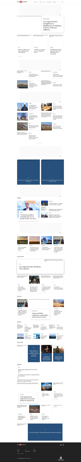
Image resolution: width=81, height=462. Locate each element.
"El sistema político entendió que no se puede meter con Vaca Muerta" (28, 217)
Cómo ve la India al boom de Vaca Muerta (22, 248)
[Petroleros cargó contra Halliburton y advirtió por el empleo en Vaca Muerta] (44, 215)
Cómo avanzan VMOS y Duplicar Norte (45, 395)
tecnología (30, 133)
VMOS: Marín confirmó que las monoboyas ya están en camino (33, 85)
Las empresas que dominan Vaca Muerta (30, 268)
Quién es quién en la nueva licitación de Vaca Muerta (24, 51)
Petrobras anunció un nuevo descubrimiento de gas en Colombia (28, 337)
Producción (54, 82)
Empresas (31, 245)
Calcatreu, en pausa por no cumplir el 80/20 (39, 51)
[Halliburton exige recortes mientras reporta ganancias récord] (34, 409)
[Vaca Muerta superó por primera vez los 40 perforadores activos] (46, 280)
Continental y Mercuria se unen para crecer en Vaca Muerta (58, 75)
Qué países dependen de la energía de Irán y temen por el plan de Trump (57, 117)
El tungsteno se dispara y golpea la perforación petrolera (22, 418)
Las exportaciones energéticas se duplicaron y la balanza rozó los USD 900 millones (52, 26)
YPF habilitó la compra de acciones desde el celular (46, 248)
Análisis (19, 245)
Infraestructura (51, 201)
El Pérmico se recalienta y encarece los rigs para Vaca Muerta (28, 181)
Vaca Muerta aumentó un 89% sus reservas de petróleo (58, 288)
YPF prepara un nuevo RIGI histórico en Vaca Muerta (45, 418)
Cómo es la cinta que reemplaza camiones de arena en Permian (44, 328)
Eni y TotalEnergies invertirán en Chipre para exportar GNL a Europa (60, 337)
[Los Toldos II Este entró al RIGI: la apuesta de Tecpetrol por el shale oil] (22, 107)
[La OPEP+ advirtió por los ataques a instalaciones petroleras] (36, 336)
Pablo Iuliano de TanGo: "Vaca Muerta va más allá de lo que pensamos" (34, 353)
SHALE (54, 284)
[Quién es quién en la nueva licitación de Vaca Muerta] (24, 40)
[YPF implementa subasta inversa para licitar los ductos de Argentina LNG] (28, 391)
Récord (55, 391)
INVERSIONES (43, 245)
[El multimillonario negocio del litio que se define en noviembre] (22, 117)
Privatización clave (31, 113)
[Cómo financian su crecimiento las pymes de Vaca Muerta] (22, 74)
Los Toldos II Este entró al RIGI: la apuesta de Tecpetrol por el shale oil (33, 107)
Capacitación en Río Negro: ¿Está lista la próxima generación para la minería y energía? (58, 249)
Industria (19, 284)
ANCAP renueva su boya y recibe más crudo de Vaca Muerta (57, 127)
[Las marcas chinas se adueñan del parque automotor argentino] (22, 432)
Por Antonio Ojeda (31, 129)
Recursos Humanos (56, 245)
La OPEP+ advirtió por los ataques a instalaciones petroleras (44, 337)
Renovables (34, 451)
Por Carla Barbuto (28, 183)
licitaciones (22, 394)
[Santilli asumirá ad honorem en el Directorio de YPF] (44, 209)
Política (18, 451)
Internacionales (27, 451)
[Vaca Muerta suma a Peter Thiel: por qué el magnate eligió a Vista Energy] (34, 240)
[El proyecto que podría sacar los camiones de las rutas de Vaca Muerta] (22, 136)
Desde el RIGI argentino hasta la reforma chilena (27, 370)
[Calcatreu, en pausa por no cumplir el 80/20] (40, 40)
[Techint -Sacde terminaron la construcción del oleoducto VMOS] (52, 168)
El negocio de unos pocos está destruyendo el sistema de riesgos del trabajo (28, 380)
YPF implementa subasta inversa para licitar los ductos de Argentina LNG (27, 399)
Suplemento (55, 406)
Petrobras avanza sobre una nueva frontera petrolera (60, 328)
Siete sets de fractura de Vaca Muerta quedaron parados (22, 288)
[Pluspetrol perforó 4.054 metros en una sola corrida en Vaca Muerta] (58, 387)
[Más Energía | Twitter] (63, 444)
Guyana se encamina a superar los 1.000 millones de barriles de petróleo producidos (28, 329)
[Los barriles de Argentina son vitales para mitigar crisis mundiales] (46, 349)
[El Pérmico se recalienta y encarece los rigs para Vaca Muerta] (28, 168)
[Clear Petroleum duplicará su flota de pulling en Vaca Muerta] (58, 349)
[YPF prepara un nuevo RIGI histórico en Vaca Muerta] (46, 409)
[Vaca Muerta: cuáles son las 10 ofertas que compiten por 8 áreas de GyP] (46, 107)
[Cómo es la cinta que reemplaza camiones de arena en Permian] (36, 327)
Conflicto (50, 212)
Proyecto (30, 81)
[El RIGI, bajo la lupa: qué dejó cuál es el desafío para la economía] (56, 40)
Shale (29, 123)
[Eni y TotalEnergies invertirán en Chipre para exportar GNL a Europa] (52, 336)
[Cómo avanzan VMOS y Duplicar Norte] (46, 387)
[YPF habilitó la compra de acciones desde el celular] (46, 240)
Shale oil (43, 391)
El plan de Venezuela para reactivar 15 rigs (57, 85)
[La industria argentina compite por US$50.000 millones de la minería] (58, 303)
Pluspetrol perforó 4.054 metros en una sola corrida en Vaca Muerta (58, 395)
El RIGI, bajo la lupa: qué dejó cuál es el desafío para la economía (55, 52)
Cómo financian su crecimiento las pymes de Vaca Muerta (34, 75)
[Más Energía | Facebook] (61, 444)
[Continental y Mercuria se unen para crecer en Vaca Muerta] (46, 74)
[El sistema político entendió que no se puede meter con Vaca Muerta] (28, 209)
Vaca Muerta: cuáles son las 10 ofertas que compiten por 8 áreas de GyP (57, 107)
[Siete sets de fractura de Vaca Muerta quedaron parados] (22, 280)
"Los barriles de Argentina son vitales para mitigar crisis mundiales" (46, 358)
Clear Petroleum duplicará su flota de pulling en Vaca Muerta (58, 358)
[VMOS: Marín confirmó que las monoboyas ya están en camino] (22, 84)
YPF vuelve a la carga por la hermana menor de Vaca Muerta (34, 126)
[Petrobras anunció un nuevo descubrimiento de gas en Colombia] (20, 336)
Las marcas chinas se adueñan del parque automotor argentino (45, 432)
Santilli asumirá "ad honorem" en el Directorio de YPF (56, 210)
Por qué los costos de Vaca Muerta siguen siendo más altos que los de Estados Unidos (34, 289)
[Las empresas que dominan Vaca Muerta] (54, 266)
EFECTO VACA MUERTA (46, 18)
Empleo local (36, 47)
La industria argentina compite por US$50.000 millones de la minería (58, 312)
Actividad (43, 284)
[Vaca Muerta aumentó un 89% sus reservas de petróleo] (58, 280)
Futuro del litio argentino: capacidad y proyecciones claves (40, 315)
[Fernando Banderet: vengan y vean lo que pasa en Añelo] (44, 203)
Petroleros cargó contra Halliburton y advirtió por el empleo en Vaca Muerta (55, 216)
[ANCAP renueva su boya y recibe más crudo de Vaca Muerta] (46, 126)
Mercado (54, 113)
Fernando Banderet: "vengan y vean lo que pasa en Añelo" (56, 204)
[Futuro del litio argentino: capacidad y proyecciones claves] (40, 307)
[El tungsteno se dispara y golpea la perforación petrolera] (22, 409)
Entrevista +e (46, 354)
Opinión (19, 367)
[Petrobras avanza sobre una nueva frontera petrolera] (52, 327)
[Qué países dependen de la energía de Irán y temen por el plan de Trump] (46, 117)
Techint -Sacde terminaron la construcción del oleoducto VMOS (52, 181)
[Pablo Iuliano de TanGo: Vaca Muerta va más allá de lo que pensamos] (22, 353)
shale (19, 47)
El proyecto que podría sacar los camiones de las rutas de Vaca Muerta (33, 137)
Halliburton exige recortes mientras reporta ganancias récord (34, 418)
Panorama (51, 47)
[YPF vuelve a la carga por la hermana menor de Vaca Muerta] (22, 126)
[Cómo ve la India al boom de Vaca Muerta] (22, 240)
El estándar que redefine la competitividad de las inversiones (28, 375)
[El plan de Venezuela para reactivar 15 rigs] (46, 84)
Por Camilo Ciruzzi (31, 110)
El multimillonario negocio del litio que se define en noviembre (33, 117)
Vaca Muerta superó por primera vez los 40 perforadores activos (46, 288)
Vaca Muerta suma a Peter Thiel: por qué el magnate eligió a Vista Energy (34, 249)
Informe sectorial (34, 310)
